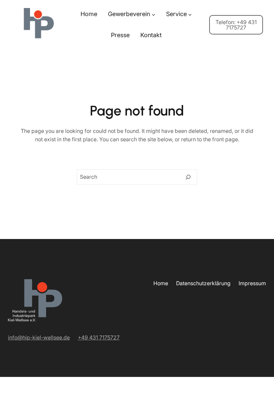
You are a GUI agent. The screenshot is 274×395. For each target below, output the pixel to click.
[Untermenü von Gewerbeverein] (153, 14)
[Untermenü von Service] (190, 14)
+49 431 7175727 (99, 337)
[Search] (188, 177)
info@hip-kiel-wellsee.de (39, 337)
